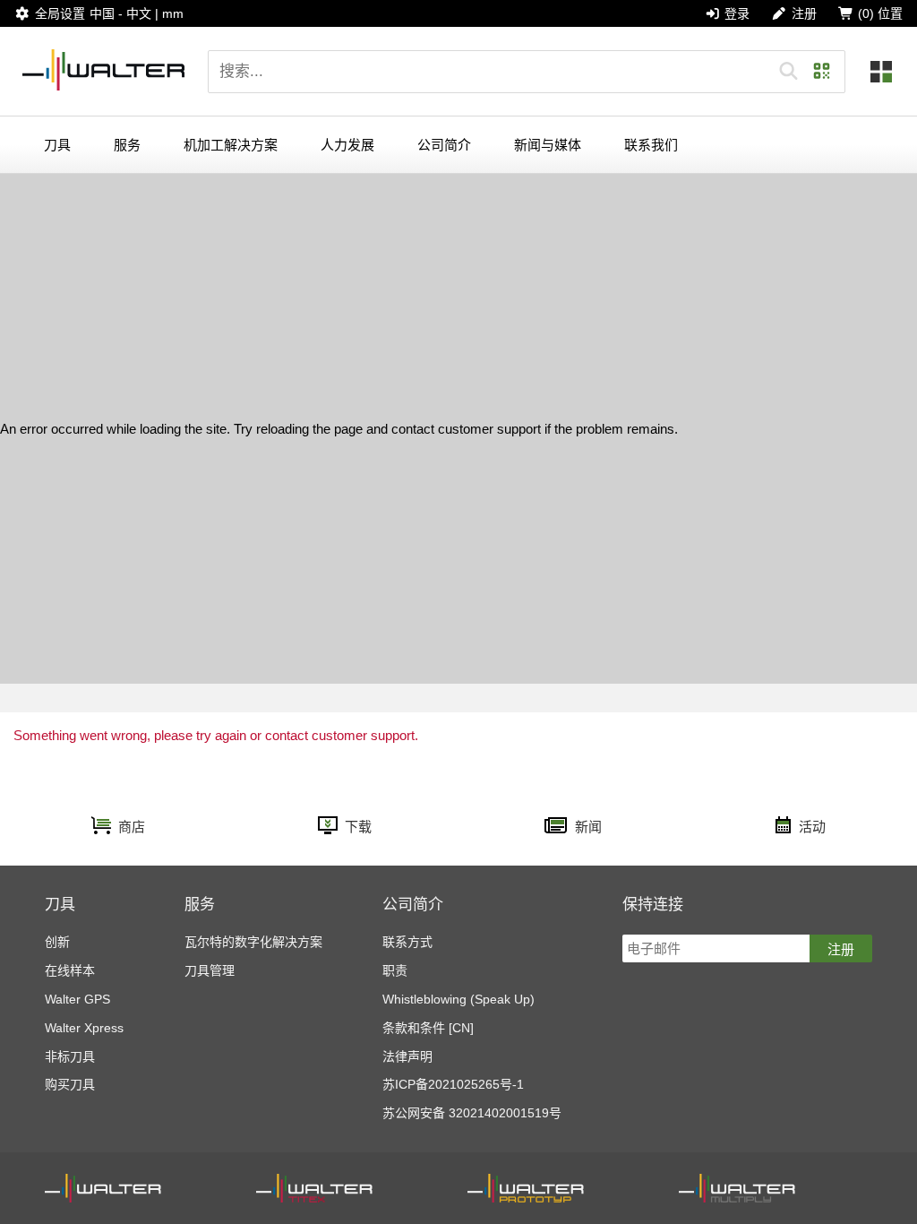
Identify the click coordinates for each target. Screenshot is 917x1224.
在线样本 (70, 970)
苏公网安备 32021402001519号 (471, 1113)
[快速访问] (881, 71)
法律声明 (407, 1056)
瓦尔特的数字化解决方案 (253, 942)
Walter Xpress (84, 1028)
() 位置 (880, 13)
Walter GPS (77, 999)
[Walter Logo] (103, 71)
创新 (57, 942)
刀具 (57, 144)
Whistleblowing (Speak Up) (458, 999)
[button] (788, 71)
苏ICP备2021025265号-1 (453, 1084)
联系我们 (651, 144)
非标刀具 (70, 1056)
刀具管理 (209, 970)
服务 (127, 144)
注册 (840, 949)
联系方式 (407, 942)
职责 (394, 970)
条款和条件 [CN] (428, 1028)
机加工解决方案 (231, 144)
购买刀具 (70, 1084)
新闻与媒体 (547, 144)
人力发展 (347, 144)
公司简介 (444, 144)
